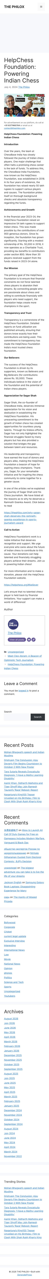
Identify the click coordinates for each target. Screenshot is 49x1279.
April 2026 (9, 1037)
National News (12, 963)
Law (6, 954)
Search (8, 711)
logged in (24, 690)
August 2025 (11, 1073)
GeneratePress (24, 1274)
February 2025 (12, 1101)
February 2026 (12, 1046)
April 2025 (9, 1092)
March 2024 (10, 1151)
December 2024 (13, 1110)
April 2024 (9, 1147)
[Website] (33, 640)
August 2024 (11, 1128)
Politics (8, 977)
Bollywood (9, 922)
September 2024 (13, 1124)
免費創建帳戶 (11, 830)
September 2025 (13, 1069)
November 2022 (13, 1156)
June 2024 (10, 1138)
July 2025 (9, 1078)
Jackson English (13, 882)
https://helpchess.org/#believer (21, 584)
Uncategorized (16, 652)
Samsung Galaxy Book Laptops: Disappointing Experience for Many (24, 886)
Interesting (10, 945)
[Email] (29, 640)
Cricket (8, 931)
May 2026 (9, 1032)
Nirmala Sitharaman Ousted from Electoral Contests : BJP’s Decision (22, 857)
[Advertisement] (24, 32)
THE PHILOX (14, 7)
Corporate (9, 927)
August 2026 (11, 1018)
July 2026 (9, 1023)
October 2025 (11, 1064)
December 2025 (13, 1055)
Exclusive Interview (14, 941)
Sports (7, 986)
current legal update (15, 936)
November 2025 (13, 1060)
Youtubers (9, 996)
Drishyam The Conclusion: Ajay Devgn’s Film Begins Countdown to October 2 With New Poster (23, 763)
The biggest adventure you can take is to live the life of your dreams (24, 872)
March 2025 (10, 1096)
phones (8, 973)
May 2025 (9, 1087)
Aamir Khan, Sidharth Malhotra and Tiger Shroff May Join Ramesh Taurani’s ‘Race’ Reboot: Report (23, 786)
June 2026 (10, 1027)
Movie (7, 959)
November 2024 (13, 1115)
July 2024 (9, 1133)
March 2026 (10, 1041)
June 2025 (10, 1083)
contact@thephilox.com (14, 128)
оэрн (6, 897)
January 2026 (11, 1050)
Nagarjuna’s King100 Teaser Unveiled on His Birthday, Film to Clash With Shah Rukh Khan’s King (23, 798)
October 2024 (11, 1119)
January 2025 (11, 1105)
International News (14, 950)
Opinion (8, 968)
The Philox (24, 87)
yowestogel (10, 868)
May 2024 (9, 1142)
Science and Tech (14, 982)
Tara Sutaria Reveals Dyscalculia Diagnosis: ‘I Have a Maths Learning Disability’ (23, 775)
